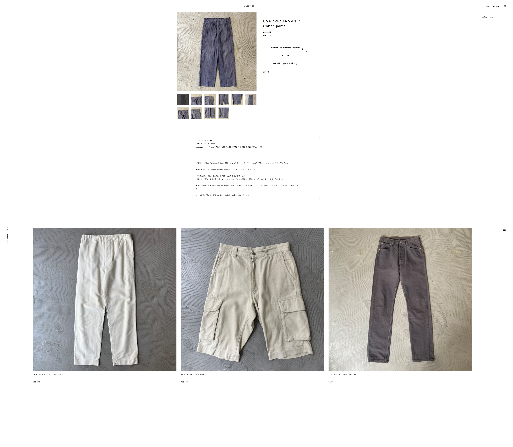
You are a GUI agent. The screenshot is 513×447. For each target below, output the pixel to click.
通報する (266, 72)
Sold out (285, 56)
